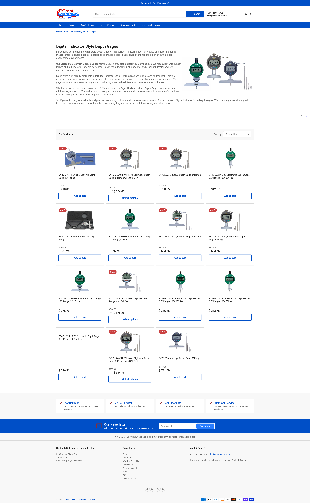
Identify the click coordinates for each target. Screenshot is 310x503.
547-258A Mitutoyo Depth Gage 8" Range (180, 358)
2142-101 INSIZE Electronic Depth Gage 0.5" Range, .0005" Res (79, 338)
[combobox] (148, 14)
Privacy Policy (129, 478)
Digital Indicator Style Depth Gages (80, 31)
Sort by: (218, 134)
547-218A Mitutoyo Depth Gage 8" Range (180, 236)
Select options (130, 198)
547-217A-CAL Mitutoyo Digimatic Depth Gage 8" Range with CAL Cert (129, 360)
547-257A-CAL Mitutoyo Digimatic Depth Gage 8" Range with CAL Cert (129, 176)
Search (196, 14)
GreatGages (69, 499)
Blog (125, 471)
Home (59, 31)
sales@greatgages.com (216, 15)
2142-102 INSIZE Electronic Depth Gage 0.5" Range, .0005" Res (229, 300)
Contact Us (128, 464)
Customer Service (131, 468)
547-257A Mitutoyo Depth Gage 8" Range (180, 174)
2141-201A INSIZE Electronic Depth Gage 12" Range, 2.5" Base (80, 300)
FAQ (125, 475)
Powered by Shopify (86, 499)
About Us (127, 457)
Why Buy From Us (131, 461)
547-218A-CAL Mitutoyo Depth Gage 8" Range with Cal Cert (128, 300)
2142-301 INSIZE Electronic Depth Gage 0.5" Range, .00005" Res (179, 300)
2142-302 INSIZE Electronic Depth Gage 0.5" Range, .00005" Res (229, 176)
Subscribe (205, 426)
